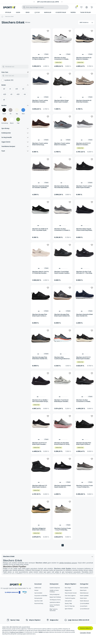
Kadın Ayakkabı (84, 595)
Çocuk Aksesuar (84, 609)
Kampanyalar (38, 598)
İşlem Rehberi (69, 609)
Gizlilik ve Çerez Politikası (54, 591)
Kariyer (36, 590)
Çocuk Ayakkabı (84, 603)
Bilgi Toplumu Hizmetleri (54, 609)
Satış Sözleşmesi (54, 594)
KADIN (18, 12)
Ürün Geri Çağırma (70, 595)
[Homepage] (9, 7)
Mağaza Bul (68, 590)
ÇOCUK (37, 12)
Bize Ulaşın (68, 587)
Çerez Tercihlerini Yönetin (55, 605)
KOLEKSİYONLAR (61, 12)
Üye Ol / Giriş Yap (70, 606)
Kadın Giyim (83, 598)
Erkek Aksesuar (84, 593)
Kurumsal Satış (38, 603)
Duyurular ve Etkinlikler (40, 595)
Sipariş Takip (68, 603)
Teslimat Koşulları (70, 598)
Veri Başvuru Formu (55, 599)
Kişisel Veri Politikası (55, 597)
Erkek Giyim (83, 590)
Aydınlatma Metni (55, 602)
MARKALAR (47, 12)
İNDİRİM (73, 12)
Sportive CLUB (38, 601)
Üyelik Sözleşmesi (55, 587)
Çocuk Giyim (83, 606)
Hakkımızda (37, 587)
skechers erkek (9, 16)
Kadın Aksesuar (84, 601)
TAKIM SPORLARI (85, 12)
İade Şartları (68, 601)
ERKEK (28, 12)
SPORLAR (8, 12)
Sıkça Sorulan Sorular (71, 593)
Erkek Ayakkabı (84, 587)
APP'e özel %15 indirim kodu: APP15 (48, 1)
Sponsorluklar (38, 593)
